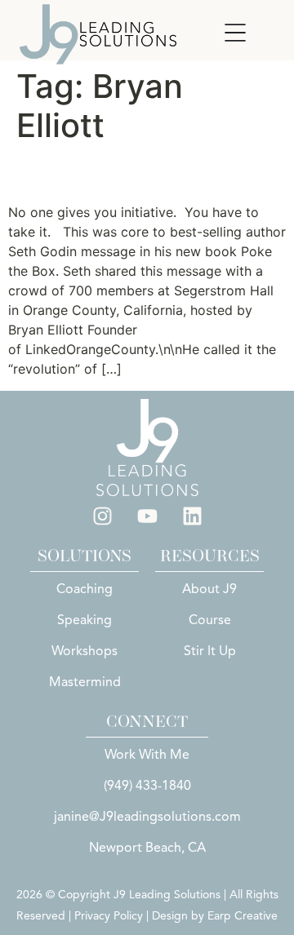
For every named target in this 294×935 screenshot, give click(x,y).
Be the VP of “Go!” (119, 173)
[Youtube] (147, 516)
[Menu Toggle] (235, 32)
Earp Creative (242, 916)
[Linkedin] (192, 516)
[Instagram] (102, 516)
